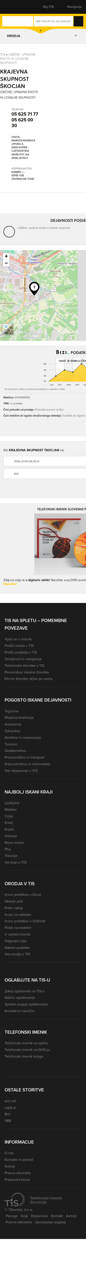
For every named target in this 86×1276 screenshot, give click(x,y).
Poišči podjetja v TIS (21, 652)
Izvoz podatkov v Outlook (25, 921)
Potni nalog (14, 908)
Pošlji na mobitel (18, 927)
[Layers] (8, 329)
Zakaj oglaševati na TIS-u (24, 991)
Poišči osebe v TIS (19, 645)
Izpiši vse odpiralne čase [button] (22, 177)
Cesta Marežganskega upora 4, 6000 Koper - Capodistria (23, 144)
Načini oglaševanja (20, 997)
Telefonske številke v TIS (24, 665)
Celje (9, 816)
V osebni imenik (18, 934)
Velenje (11, 836)
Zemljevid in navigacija (23, 659)
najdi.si (10, 1107)
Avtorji (10, 1166)
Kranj (9, 822)
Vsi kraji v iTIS (16, 862)
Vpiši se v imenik (18, 639)
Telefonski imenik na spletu (26, 1043)
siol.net (10, 1101)
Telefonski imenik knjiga (24, 1056)
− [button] (6, 263)
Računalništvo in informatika (27, 764)
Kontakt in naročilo (19, 1010)
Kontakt (57, 1216)
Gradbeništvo (15, 750)
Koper (9, 829)
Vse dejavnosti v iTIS (21, 770)
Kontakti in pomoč (19, 1159)
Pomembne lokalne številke (27, 672)
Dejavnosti (39, 1216)
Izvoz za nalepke (18, 914)
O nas (9, 1153)
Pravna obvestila (18, 1173)
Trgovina (11, 711)
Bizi (8, 1114)
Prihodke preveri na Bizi (49, 409)
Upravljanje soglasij (50, 1222)
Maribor (11, 809)
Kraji (24, 1216)
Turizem (11, 744)
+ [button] (6, 256)
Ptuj (8, 849)
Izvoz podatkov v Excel (23, 894)
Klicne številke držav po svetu (29, 678)
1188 (8, 1120)
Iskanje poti (14, 901)
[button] (12, 7)
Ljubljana (12, 802)
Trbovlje (11, 855)
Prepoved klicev (17, 1179)
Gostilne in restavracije (23, 737)
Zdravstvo (12, 731)
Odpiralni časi (15, 941)
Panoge (12, 1216)
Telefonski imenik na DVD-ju (27, 1049)
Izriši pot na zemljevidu (20, 156)
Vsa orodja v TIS (17, 954)
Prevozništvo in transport (24, 757)
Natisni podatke (17, 947)
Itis (2, 54)
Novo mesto (14, 842)
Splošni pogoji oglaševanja (26, 1004)
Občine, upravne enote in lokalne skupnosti (18, 58)
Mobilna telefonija (19, 717)
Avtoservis (13, 724)
